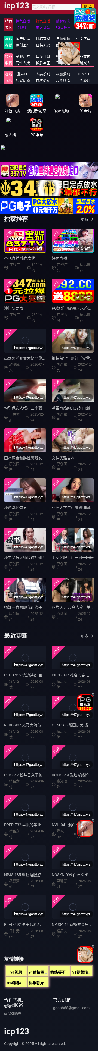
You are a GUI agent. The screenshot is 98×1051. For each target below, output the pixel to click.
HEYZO (83, 74)
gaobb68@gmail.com (71, 1008)
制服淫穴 (23, 56)
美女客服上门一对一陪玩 (73, 557)
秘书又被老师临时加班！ (25, 557)
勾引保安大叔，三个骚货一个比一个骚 (36, 408)
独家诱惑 (23, 80)
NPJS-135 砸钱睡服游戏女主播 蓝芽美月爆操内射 (45, 875)
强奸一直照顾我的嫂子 (23, 607)
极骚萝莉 (63, 74)
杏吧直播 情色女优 (19, 258)
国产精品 (23, 39)
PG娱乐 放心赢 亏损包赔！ (74, 308)
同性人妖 (23, 63)
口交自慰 (43, 56)
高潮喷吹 (63, 80)
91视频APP (16, 983)
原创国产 (23, 45)
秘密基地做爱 (15, 507)
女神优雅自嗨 (63, 458)
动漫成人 (83, 63)
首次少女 (43, 80)
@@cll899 (12, 1013)
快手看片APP (40, 983)
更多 (84, 219)
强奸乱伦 (63, 56)
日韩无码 (43, 45)
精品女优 (83, 56)
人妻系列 (43, 74)
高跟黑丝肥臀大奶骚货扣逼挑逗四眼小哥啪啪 (42, 358)
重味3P (22, 74)
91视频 (16, 972)
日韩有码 (43, 39)
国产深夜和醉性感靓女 (23, 458)
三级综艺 (63, 63)
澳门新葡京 (13, 308)
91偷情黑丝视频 (42, 972)
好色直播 (59, 258)
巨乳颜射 (83, 80)
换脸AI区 (43, 63)
